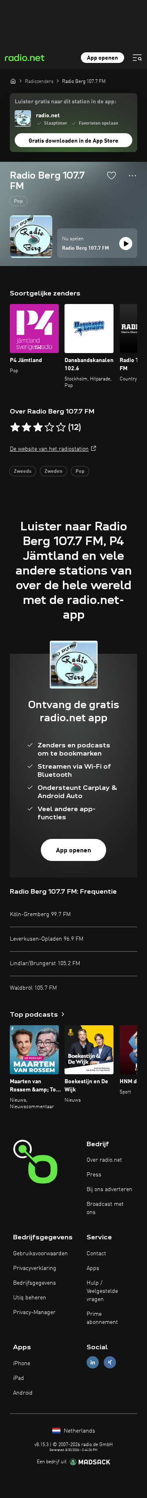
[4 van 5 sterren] (49, 427)
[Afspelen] (125, 243)
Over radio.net (104, 1160)
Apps (93, 1268)
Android (23, 1393)
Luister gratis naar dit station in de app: (65, 102)
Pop (18, 201)
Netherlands (78, 1431)
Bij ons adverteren (109, 1189)
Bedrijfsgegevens (34, 1283)
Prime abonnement (102, 1318)
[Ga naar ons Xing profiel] (110, 1362)
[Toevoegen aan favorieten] (111, 175)
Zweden (53, 471)
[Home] (13, 81)
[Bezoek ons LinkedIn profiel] (92, 1362)
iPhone (21, 1363)
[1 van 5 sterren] (15, 427)
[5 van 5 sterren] (61, 427)
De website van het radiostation (49, 449)
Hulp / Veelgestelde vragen (102, 1291)
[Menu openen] (137, 58)
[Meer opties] (132, 176)
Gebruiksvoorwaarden (40, 1254)
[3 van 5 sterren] (38, 427)
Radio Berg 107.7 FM (85, 248)
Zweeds (22, 471)
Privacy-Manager (34, 1312)
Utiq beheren (29, 1298)
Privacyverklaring (34, 1268)
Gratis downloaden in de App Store (73, 141)
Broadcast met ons (105, 1208)
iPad (18, 1378)
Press (94, 1175)
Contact (96, 1254)
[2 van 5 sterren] (26, 427)
